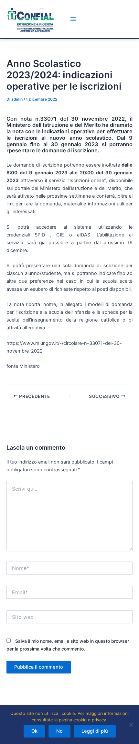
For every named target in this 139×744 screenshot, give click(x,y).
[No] (131, 724)
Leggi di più (94, 731)
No (59, 731)
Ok (34, 731)
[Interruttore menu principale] (73, 19)
